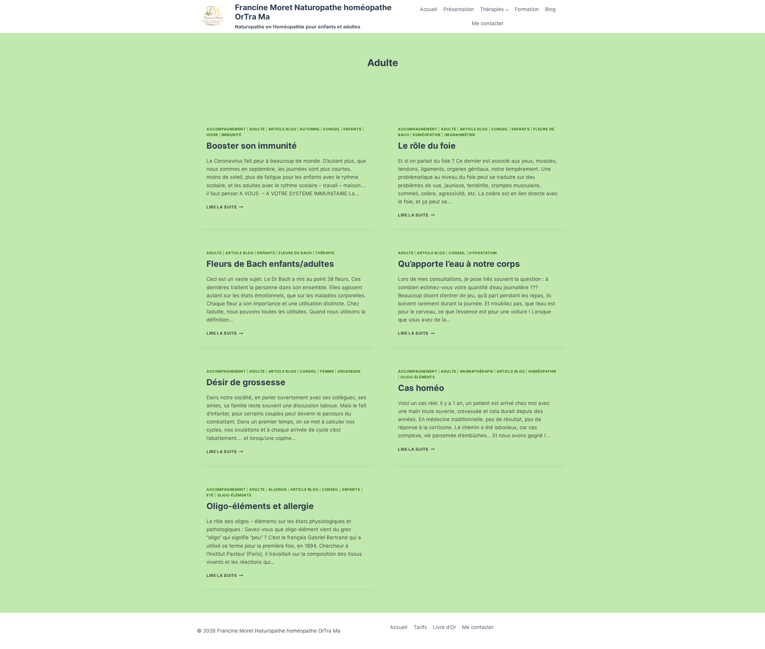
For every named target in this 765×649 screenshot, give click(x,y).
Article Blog (282, 129)
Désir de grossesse (245, 382)
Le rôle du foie (427, 146)
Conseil (331, 129)
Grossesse (348, 371)
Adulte (257, 129)
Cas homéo (421, 388)
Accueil (428, 9)
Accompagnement (226, 129)
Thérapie (324, 253)
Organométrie (459, 134)
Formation (527, 9)
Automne (309, 129)
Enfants (352, 129)
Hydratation (483, 253)
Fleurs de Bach (295, 253)
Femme (327, 371)
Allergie (277, 489)
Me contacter (488, 23)
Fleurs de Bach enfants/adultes (270, 264)
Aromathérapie (476, 371)
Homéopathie (427, 134)
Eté (210, 495)
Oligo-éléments (417, 377)
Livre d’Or (444, 627)
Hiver (212, 134)
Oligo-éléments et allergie (260, 506)
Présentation (458, 9)
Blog (550, 9)
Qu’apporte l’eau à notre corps (459, 264)
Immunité (231, 134)
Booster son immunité (251, 146)
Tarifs (420, 627)
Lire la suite (224, 207)
